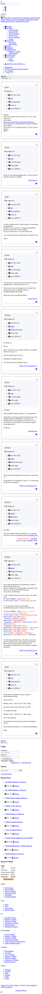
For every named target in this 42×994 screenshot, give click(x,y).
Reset (11, 760)
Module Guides (9, 910)
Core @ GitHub (10, 934)
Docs (24, 540)
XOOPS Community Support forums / (17, 69)
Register (11, 60)
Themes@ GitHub (10, 921)
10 (37, 664)
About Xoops (9, 888)
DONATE (34, 538)
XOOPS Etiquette (10, 897)
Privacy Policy (14, 985)
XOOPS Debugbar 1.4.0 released (14, 854)
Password (4, 755)
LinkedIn (7, 971)
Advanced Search (6, 774)
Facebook (8, 969)
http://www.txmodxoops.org (28, 366)
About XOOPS (13, 30)
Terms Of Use (13, 35)
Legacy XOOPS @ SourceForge (15, 941)
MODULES (11, 50)
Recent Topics (13, 44)
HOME (9, 26)
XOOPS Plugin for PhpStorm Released (16, 798)
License (11, 39)
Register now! (15, 762)
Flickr (6, 973)
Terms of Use (5, 985)
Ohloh (7, 977)
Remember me (7, 759)
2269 (16, 165)
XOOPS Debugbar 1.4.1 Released (14, 814)
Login (10, 59)
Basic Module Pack (32, 535)
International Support (31, 19)
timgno (12, 326)
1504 (16, 333)
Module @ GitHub (14, 51)
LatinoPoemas (32, 180)
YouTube (7, 975)
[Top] (36, 134)
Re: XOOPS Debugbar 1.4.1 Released (15, 782)
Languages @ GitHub (11, 923)
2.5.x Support (9, 71)
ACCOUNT (11, 57)
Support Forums (10, 925)
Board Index (12, 42)
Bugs (35, 540)
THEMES (9, 48)
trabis (11, 159)
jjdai (11, 98)
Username (4, 750)
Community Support (28, 18)
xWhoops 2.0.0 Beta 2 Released (14, 822)
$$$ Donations (9, 951)
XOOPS (9, 28)
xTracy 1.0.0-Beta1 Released (13, 830)
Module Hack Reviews (8, 21)
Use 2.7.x (19, 540)
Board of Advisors (10, 891)
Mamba (12, 513)
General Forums (16, 18)
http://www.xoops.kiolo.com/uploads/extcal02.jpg (18, 122)
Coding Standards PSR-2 (12, 943)
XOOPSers (8, 895)
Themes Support (11, 19)
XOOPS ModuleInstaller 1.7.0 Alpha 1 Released (18, 846)
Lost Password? (26, 762)
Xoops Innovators (10, 893)
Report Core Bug (10, 962)
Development (21, 19)
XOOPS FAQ (10, 55)
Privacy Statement (14, 37)
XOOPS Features (14, 34)
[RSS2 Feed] (6, 987)
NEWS (8, 46)
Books (7, 904)
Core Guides (9, 908)
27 (15, 105)
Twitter (7, 978)
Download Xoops (10, 918)
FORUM (10, 41)
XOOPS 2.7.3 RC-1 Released (13, 806)
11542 (17, 520)
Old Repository (13, 53)
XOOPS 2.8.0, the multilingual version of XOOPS (19, 838)
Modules (30, 540)
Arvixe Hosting (31, 985)
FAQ (6, 906)
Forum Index (7, 18)
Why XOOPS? (13, 32)
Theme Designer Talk (22, 21)
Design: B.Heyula (21, 990)
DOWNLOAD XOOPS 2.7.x (15, 64)
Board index (8, 67)
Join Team (8, 953)
